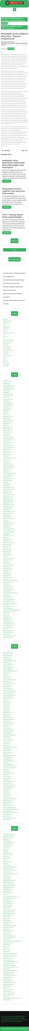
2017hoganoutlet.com (8, 837)
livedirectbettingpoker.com (9, 936)
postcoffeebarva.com (8, 882)
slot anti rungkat (11, 1019)
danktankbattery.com (8, 930)
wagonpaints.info (7, 539)
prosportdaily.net (7, 553)
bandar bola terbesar (8, 333)
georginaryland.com (8, 757)
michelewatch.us (7, 666)
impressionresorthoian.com (10, 953)
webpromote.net (7, 748)
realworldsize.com (7, 889)
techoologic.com (7, 579)
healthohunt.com (7, 525)
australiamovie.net (7, 655)
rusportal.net (6, 858)
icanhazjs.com (6, 790)
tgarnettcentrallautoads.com (10, 671)
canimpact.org (6, 792)
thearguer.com (6, 923)
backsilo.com (6, 949)
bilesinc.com (6, 710)
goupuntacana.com (8, 394)
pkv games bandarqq (8, 340)
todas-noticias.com (8, 854)
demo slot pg (6, 364)
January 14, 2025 (7, 42)
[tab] (14, 9)
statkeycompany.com (8, 693)
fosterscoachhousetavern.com (10, 896)
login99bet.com (7, 383)
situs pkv (5, 336)
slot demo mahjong (8, 341)
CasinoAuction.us (7, 778)
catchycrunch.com (7, 399)
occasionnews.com (8, 989)
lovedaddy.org (6, 939)
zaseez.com (6, 397)
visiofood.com (6, 561)
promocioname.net (7, 731)
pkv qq (4, 324)
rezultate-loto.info (7, 490)
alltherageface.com (8, 618)
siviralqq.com (6, 951)
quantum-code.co (7, 544)
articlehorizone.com (8, 468)
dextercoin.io (6, 816)
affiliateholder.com (7, 999)
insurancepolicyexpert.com (10, 691)
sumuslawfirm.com (8, 958)
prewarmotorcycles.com (9, 683)
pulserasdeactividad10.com (10, 798)
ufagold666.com (7, 566)
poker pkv (5, 329)
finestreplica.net (7, 521)
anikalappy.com (7, 515)
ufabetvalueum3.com (8, 501)
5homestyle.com (7, 819)
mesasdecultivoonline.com (9, 898)
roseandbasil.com (7, 759)
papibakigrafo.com (7, 788)
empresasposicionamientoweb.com (12, 610)
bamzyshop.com (7, 573)
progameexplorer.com (8, 622)
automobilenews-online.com (10, 603)
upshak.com (6, 948)
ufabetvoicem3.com (8, 506)
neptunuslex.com (7, 662)
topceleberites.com (8, 496)
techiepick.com (7, 572)
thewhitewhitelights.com (9, 760)
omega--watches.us (8, 667)
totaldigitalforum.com (8, 606)
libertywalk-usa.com (8, 653)
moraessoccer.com (8, 724)
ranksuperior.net (7, 979)
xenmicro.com (6, 414)
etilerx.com (6, 520)
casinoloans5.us (7, 776)
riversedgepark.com (8, 395)
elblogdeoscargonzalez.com (10, 747)
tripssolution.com (7, 463)
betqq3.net (5, 774)
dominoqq (5, 345)
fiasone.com (6, 929)
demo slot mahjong (8, 350)
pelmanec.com (7, 839)
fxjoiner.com (6, 615)
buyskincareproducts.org (9, 807)
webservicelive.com (8, 637)
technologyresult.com (8, 437)
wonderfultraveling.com (9, 729)
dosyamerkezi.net (7, 686)
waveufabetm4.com (8, 508)
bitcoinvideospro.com (8, 868)
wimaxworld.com (7, 733)
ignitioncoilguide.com (8, 630)
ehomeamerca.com (8, 442)
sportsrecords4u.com (8, 494)
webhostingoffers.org (8, 439)
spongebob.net (6, 877)
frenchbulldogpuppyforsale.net (10, 809)
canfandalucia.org (7, 587)
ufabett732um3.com (8, 535)
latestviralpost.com (8, 901)
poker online (6, 343)
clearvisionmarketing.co (9, 542)
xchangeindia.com (7, 596)
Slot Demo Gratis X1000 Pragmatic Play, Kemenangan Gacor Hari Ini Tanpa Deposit (13, 19)
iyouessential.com (7, 428)
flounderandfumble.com (9, 523)
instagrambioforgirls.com (9, 913)
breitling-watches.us (8, 669)
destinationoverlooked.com (10, 982)
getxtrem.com (6, 918)
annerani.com (6, 704)
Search (14, 241)
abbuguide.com (7, 435)
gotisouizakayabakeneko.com (10, 873)
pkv (4, 334)
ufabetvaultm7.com (8, 503)
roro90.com (6, 847)
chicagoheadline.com (8, 389)
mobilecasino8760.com (9, 773)
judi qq (4, 331)
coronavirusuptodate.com (9, 473)
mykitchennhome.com (8, 781)
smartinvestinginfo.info (8, 528)
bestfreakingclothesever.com (10, 955)
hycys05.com (6, 908)
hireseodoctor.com (7, 480)
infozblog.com (6, 743)
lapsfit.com (6, 482)
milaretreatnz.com (7, 712)
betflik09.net (6, 411)
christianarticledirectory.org (10, 818)
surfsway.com (6, 451)
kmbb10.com (6, 917)
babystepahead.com (8, 980)
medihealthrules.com (8, 582)
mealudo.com (6, 932)
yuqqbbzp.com (7, 470)
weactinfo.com (6, 920)
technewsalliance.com (8, 530)
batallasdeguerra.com (8, 719)
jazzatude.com (6, 705)
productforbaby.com (8, 892)
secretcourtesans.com (8, 385)
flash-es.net (6, 946)
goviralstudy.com (7, 793)
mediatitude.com (7, 681)
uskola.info (5, 537)
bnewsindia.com (7, 570)
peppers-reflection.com (9, 994)
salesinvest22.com (8, 554)
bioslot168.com (7, 634)
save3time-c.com (7, 676)
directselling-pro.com (8, 625)
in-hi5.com (5, 851)
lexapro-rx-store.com (8, 805)
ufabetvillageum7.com (8, 504)
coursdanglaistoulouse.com (10, 660)
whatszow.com (7, 440)
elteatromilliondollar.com (9, 884)
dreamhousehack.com (8, 599)
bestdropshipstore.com (9, 447)
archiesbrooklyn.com (8, 740)
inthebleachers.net (7, 804)
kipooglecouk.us (7, 780)
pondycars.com (7, 575)
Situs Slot (4, 23)
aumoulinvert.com (7, 783)
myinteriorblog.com (8, 568)
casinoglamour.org (7, 814)
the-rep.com (6, 700)
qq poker (11, 1021)
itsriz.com (5, 863)
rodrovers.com (6, 461)
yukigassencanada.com (9, 466)
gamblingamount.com (8, 984)
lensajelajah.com (7, 409)
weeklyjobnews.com (8, 974)
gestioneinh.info (7, 551)
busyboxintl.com (7, 879)
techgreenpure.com (8, 445)
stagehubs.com (7, 380)
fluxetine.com (6, 771)
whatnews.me (6, 546)
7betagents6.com (7, 471)
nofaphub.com (6, 401)
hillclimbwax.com (7, 986)
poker (2, 1016)
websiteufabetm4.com (8, 511)
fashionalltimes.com (8, 604)
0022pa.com (6, 707)
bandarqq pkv (6, 326)
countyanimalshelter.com (9, 975)
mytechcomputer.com (8, 632)
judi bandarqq (6, 327)
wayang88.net (6, 509)
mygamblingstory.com (8, 834)
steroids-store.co (7, 750)
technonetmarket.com (8, 532)
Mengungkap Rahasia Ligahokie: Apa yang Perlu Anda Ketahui (13, 191)
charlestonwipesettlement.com (10, 970)
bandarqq (5, 319)
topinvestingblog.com (8, 697)
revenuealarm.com (8, 627)
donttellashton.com (8, 844)
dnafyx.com (6, 425)
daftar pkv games (7, 321)
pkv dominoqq (6, 322)
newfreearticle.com (8, 903)
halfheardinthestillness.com (10, 766)
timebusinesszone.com (9, 993)
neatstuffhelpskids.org (8, 722)
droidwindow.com (7, 563)
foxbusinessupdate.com (9, 937)
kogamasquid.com (7, 811)
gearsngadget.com (7, 478)
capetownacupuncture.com (10, 866)
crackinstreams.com (8, 475)
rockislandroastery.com (9, 623)
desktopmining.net (7, 802)
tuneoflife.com (6, 996)
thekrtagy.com (6, 594)
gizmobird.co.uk (7, 657)
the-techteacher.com (8, 601)
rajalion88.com (6, 392)
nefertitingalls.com (7, 402)
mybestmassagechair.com (9, 767)
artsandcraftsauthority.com (9, 635)
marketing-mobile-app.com (10, 925)
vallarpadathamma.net (8, 887)
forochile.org (6, 726)
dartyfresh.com (7, 418)
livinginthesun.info (7, 861)
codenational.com (7, 620)
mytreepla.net (6, 485)
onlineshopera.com (8, 416)
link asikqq (5, 352)
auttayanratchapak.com (9, 880)
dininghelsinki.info (7, 516)
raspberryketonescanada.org (10, 580)
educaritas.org (6, 407)
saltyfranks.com (7, 702)
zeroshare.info (6, 709)
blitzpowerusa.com (8, 904)
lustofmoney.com (7, 991)
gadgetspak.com (7, 477)
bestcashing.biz (7, 736)
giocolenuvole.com (7, 427)
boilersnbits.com (7, 899)
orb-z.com (5, 894)
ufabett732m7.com (7, 559)
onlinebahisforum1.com (9, 387)
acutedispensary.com (8, 963)
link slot (5, 357)
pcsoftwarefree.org (7, 421)
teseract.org (6, 556)
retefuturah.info (7, 527)
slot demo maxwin (7, 355)
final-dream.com (7, 547)
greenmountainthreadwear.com (11, 961)
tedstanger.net (6, 534)
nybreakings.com (7, 591)
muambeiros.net (7, 742)
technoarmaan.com (8, 608)
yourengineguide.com (8, 589)
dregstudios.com (7, 721)
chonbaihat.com (7, 745)
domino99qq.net (7, 841)
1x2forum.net (6, 382)
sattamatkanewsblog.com (9, 965)
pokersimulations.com (8, 487)
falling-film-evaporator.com (9, 956)
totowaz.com (6, 968)
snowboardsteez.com (8, 911)
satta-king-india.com (8, 465)
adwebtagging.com (8, 977)
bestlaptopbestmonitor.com (10, 755)
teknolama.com (7, 891)
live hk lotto (6, 362)
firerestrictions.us (7, 738)
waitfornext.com (7, 541)
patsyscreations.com (8, 404)
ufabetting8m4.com (8, 497)
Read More (7, 181)
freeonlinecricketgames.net (10, 735)
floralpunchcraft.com (8, 927)
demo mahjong (7, 348)
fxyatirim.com (6, 433)
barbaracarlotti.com (8, 800)
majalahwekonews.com (9, 835)
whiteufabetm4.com (8, 513)
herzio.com (6, 849)
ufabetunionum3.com (8, 499)
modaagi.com (6, 714)
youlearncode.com (7, 432)
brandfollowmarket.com (9, 972)
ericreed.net (6, 769)
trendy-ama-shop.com (8, 558)
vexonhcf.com (6, 678)
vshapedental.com (7, 585)
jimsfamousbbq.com (8, 652)
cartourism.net (6, 795)
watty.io (5, 860)
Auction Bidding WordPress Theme (10, 1028)
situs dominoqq (7, 346)
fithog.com (5, 754)
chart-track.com (7, 728)
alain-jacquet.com (7, 872)
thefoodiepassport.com (9, 785)
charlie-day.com (7, 934)
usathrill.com (6, 584)
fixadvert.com (6, 672)
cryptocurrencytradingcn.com (10, 967)
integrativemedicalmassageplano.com (12, 941)
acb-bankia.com (7, 944)
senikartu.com (6, 856)
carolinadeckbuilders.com (9, 695)
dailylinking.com (7, 423)
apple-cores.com (7, 797)
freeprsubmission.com (8, 565)
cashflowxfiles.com (8, 915)
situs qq (5, 359)
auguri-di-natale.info (8, 664)
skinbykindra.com (7, 617)
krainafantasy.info (7, 853)
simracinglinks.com (8, 684)
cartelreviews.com (7, 449)
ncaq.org (5, 413)
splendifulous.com (7, 492)
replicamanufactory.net (8, 489)
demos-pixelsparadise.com (10, 679)
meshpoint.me (6, 875)
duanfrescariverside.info (9, 518)
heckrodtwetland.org (8, 764)
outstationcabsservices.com (10, 592)
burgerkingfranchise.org (9, 885)
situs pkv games (9, 1016)
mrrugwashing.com (8, 942)
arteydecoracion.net (8, 752)
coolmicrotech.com (8, 597)
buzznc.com (6, 613)
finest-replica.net (7, 549)
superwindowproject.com (9, 786)
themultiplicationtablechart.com (11, 812)
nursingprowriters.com (8, 960)
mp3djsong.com (7, 659)
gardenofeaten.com (8, 906)
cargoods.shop (7, 865)
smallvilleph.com (7, 716)
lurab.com (5, 629)
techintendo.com (7, 444)
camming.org (6, 390)
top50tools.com (7, 698)
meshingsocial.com (8, 922)
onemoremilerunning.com (9, 910)
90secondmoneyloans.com (10, 458)
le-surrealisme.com (8, 688)
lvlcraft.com (6, 456)
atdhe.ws (5, 762)
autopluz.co (6, 674)
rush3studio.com (7, 846)
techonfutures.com (7, 577)
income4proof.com (7, 406)
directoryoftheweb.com (9, 842)
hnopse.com (6, 987)
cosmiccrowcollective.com (9, 870)
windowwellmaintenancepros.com (11, 998)
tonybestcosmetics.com (9, 611)
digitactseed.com (7, 454)
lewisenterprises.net (8, 420)
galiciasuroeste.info (8, 717)
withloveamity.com (7, 430)
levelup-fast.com (7, 483)
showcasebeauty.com (8, 690)
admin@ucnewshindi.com (9, 43)
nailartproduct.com (7, 452)
